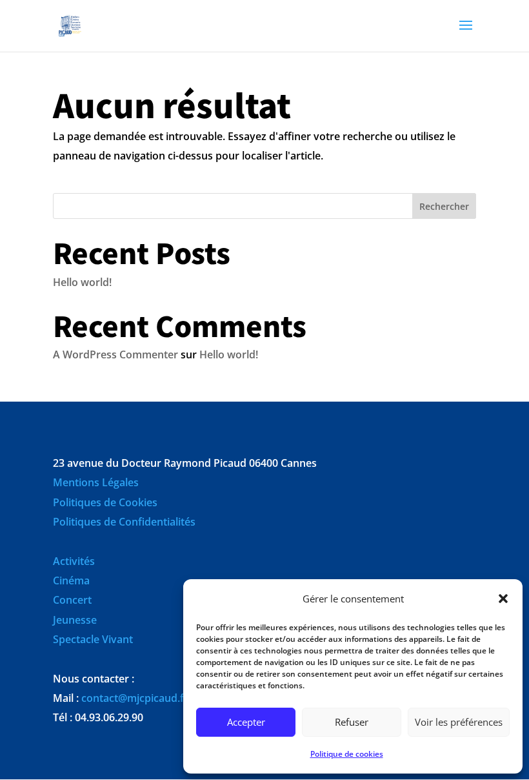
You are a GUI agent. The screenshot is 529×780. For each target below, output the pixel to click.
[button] (503, 598)
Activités (74, 561)
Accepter (246, 721)
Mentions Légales (96, 482)
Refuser (351, 721)
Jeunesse (75, 620)
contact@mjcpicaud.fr (134, 698)
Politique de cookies (346, 753)
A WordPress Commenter (115, 354)
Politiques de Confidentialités (124, 522)
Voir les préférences (459, 721)
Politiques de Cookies (105, 502)
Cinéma (71, 580)
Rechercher (444, 206)
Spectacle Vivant (93, 639)
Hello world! (82, 282)
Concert (72, 600)
